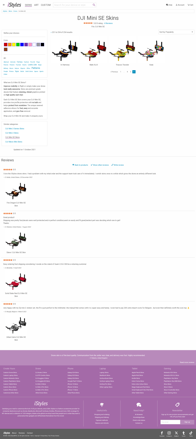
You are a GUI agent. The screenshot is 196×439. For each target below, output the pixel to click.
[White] (34, 44)
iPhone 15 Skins (73, 384)
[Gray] (38, 44)
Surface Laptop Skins (107, 381)
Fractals (18, 65)
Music (11, 68)
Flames (6, 65)
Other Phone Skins (74, 393)
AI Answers (139, 414)
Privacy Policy (44, 435)
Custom (46, 5)
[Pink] (30, 44)
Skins (28, 5)
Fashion (26, 62)
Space (36, 71)
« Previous (114, 72)
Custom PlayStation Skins (11, 381)
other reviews (101, 165)
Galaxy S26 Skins (73, 378)
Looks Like (32, 65)
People (6, 71)
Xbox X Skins (168, 387)
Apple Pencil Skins (138, 372)
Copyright (37, 435)
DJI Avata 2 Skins (41, 372)
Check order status (139, 420)
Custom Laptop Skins (10, 375)
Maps (40, 65)
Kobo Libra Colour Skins (140, 384)
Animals (13, 62)
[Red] (5, 44)
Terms (32, 435)
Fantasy (20, 62)
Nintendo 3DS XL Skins (171, 375)
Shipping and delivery (102, 417)
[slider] (88, 23)
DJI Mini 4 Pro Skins (42, 387)
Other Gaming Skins (170, 393)
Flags (38, 62)
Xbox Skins (167, 384)
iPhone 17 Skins (73, 390)
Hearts (24, 65)
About (14, 433)
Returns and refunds (102, 423)
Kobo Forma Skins (138, 381)
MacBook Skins (105, 375)
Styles (14, 4)
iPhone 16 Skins (73, 387)
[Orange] (9, 44)
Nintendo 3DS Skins (170, 372)
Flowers (12, 65)
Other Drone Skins (41, 393)
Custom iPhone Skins (10, 390)
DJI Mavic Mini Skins (13, 142)
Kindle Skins (136, 378)
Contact (30, 433)
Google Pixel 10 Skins (75, 381)
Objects (22, 68)
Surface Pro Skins (105, 384)
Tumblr (184, 436)
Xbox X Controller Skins (171, 390)
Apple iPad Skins (137, 375)
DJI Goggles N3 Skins (43, 381)
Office (28, 68)
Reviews (22, 433)
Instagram (169, 436)
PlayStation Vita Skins (171, 378)
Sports (41, 71)
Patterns (36, 68)
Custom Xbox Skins (9, 387)
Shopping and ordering (101, 414)
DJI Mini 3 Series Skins (14, 129)
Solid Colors (29, 71)
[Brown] (5, 49)
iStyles (5, 11)
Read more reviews (187, 362)
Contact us (138, 423)
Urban (5, 74)
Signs (17, 71)
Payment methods (102, 420)
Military (6, 68)
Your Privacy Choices (53, 435)
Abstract (6, 62)
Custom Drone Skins (10, 372)
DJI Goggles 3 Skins (42, 378)
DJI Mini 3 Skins (41, 384)
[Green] (18, 44)
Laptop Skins (104, 372)
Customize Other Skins (10, 393)
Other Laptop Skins (106, 387)
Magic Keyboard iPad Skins (141, 387)
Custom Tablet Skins (10, 384)
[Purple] (26, 44)
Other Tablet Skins (138, 393)
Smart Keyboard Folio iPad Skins (142, 390)
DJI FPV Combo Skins (43, 375)
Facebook (161, 436)
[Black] (42, 44)
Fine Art (32, 62)
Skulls (22, 71)
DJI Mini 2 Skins (11, 133)
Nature (17, 68)
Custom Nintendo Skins (11, 378)
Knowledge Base (138, 417)
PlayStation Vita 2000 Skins (172, 381)
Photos (11, 71)
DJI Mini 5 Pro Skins (42, 390)
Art (36, 5)
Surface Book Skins (106, 378)
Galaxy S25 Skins (73, 375)
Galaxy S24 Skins (73, 372)
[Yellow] (14, 44)
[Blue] (22, 44)
